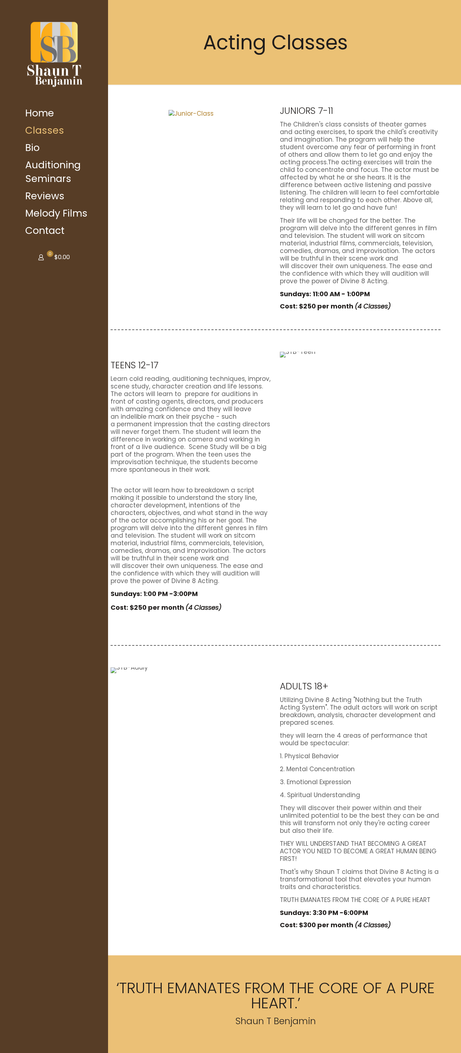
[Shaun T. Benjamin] (54, 52)
